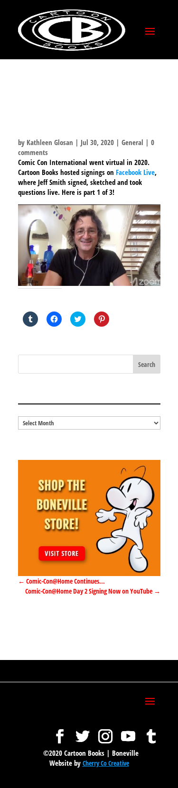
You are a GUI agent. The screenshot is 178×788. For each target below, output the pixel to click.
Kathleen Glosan (50, 142)
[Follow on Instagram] (105, 731)
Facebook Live (135, 172)
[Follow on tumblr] (150, 731)
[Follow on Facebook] (59, 731)
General (132, 142)
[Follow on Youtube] (128, 731)
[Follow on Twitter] (82, 731)
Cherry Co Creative (106, 763)
